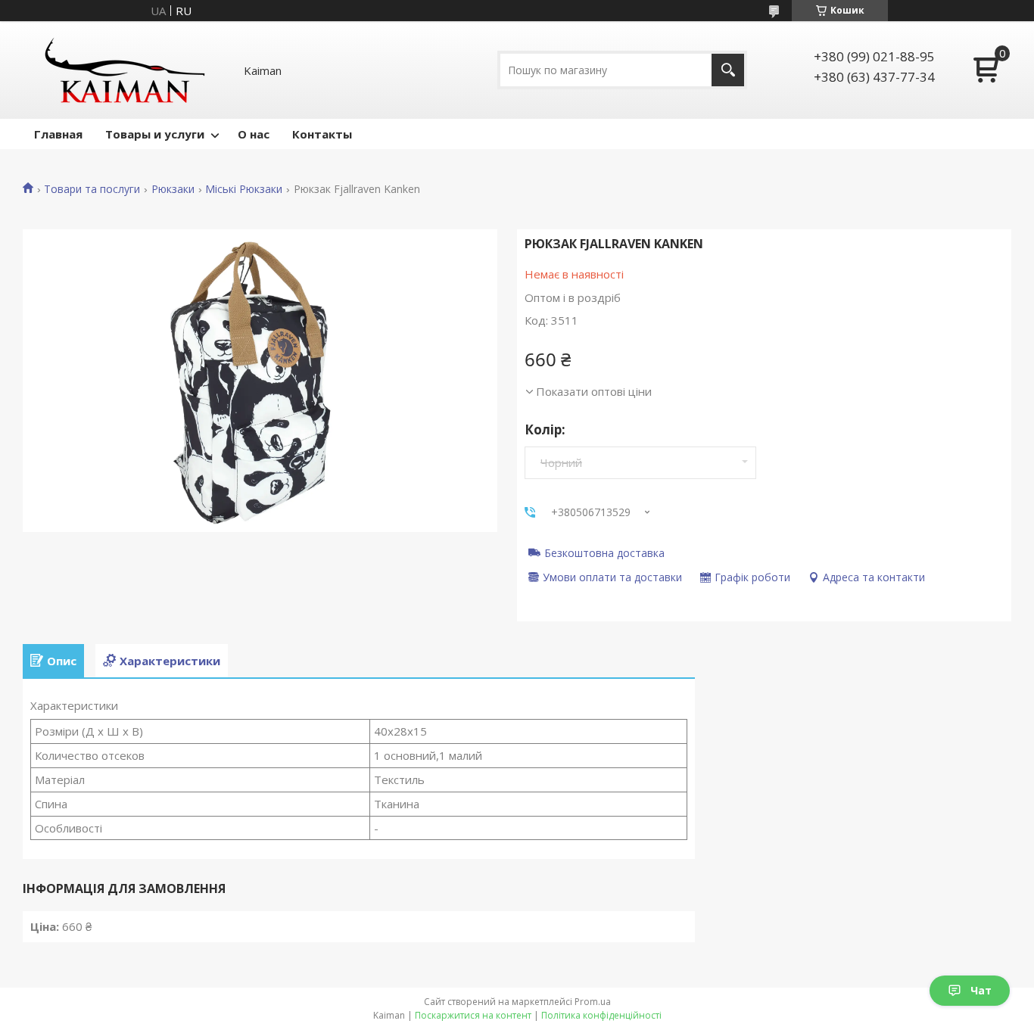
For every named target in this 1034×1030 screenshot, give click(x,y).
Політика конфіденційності (601, 1015)
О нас (253, 134)
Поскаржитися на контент (473, 1015)
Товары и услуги (154, 134)
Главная (58, 134)
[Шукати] (728, 70)
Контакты (322, 134)
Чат (981, 990)
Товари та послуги (92, 189)
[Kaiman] (125, 70)
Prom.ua (593, 1001)
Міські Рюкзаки (243, 189)
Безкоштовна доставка (604, 552)
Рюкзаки (173, 189)
